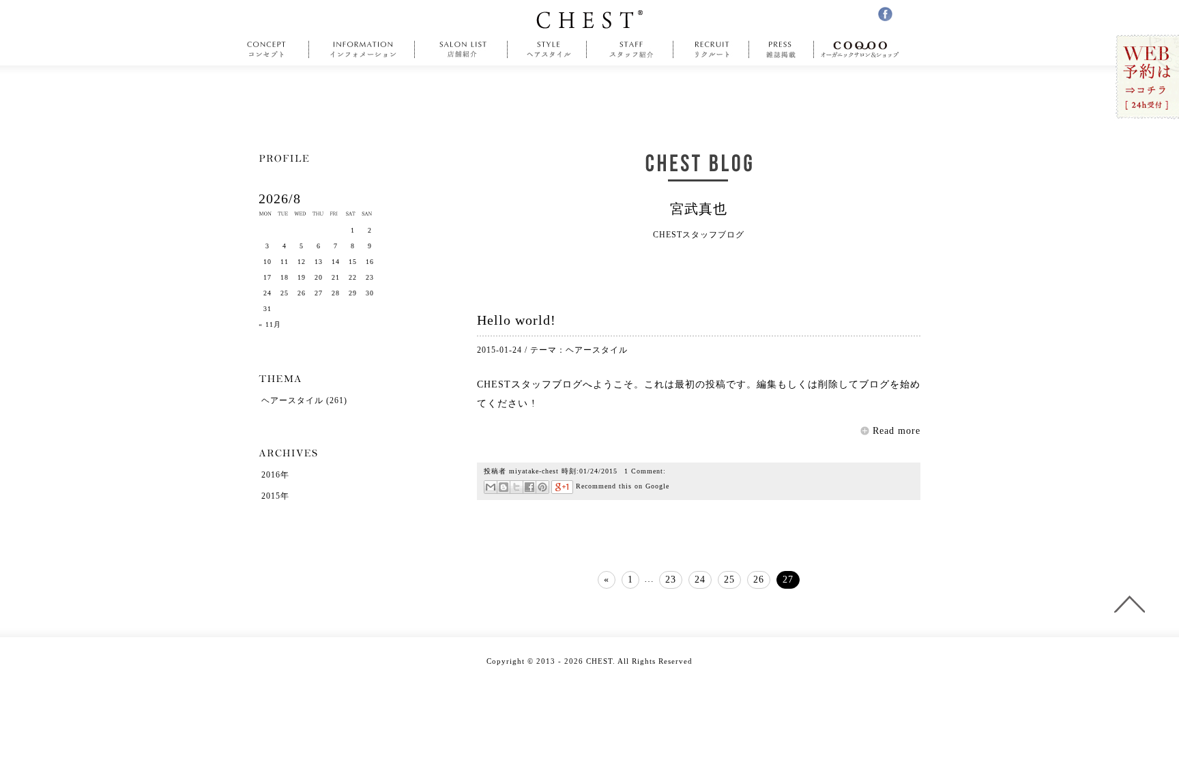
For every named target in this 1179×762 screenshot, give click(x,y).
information (363, 50)
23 (670, 579)
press (781, 50)
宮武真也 (698, 208)
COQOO (863, 50)
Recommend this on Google (621, 486)
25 (729, 579)
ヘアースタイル (597, 350)
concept (269, 50)
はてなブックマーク (503, 487)
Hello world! (516, 319)
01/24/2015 (598, 471)
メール (490, 487)
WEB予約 (1146, 77)
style (547, 50)
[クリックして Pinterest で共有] (542, 487)
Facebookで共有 (529, 487)
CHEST (589, 19)
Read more (896, 431)
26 (758, 579)
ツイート (516, 487)
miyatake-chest (534, 471)
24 (700, 579)
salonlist (461, 50)
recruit (711, 50)
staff (630, 50)
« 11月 (270, 324)
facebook (885, 14)
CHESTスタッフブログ (530, 384)
